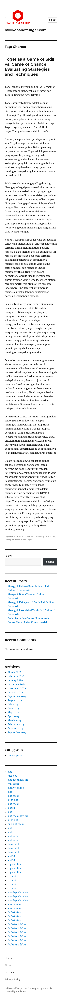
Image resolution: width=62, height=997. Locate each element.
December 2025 (17, 684)
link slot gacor (16, 824)
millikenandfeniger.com (26, 30)
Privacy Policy (12, 979)
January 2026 (15, 680)
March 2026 (14, 672)
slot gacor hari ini (18, 779)
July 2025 (13, 704)
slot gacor (13, 795)
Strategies (9, 539)
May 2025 (13, 712)
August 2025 (15, 700)
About (8, 965)
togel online (14, 864)
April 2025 (13, 716)
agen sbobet (15, 904)
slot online (14, 836)
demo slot (13, 844)
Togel (29, 539)
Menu (52, 20)
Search (9, 555)
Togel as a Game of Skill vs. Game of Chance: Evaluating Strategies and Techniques (29, 67)
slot (10, 771)
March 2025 (14, 720)
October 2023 (15, 728)
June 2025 (13, 708)
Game (48, 536)
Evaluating (39, 536)
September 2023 (17, 732)
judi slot (12, 775)
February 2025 (16, 724)
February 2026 (16, 676)
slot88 (11, 807)
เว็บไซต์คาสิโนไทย (17, 924)
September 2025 (17, 696)
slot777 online (16, 787)
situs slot (13, 799)
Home (8, 958)
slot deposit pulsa (18, 892)
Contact (9, 972)
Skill (53, 536)
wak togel (13, 783)
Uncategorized (16, 755)
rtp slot (12, 876)
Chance (29, 536)
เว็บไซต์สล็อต (14, 912)
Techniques (20, 539)
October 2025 (15, 692)
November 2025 (17, 688)
